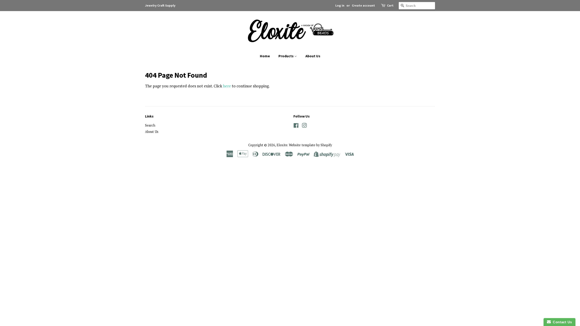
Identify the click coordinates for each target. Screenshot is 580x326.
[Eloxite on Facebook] (296, 126)
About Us (312, 56)
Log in (339, 5)
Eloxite (282, 145)
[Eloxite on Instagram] (304, 126)
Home (265, 56)
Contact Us (561, 322)
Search (150, 125)
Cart (390, 5)
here (227, 86)
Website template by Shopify (310, 145)
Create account (363, 5)
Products (286, 56)
